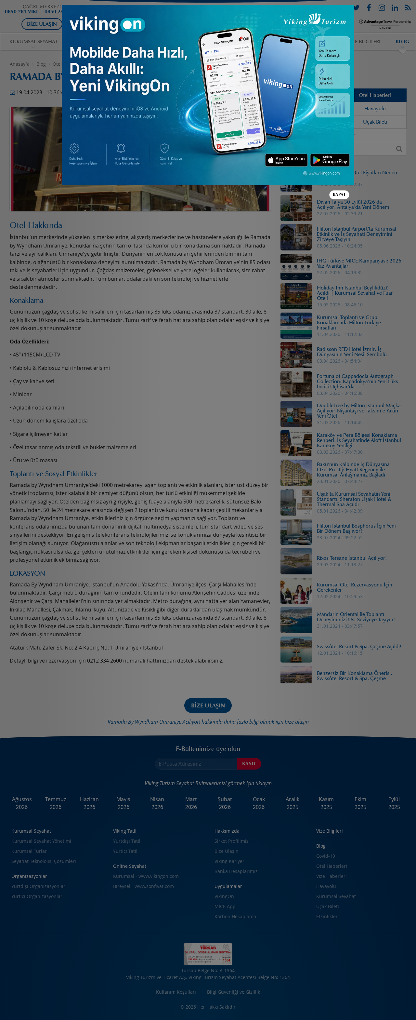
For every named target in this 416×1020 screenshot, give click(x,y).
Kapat (339, 194)
